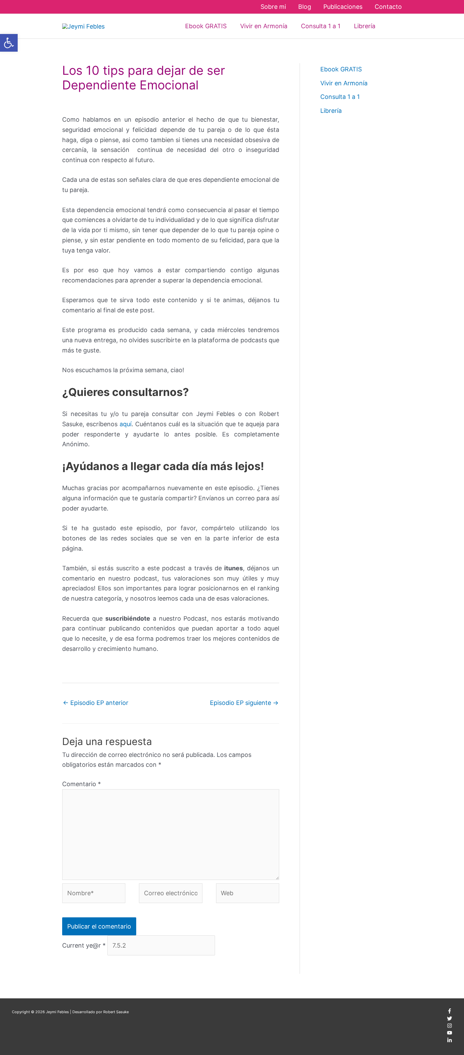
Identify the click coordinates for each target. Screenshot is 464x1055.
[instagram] (449, 1026)
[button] (392, 26)
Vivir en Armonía (344, 83)
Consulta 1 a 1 (340, 96)
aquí (125, 424)
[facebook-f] (449, 1012)
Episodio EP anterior (95, 702)
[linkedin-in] (449, 1041)
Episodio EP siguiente (244, 702)
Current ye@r (84, 945)
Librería (331, 110)
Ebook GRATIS (341, 69)
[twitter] (449, 1019)
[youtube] (449, 1034)
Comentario (81, 784)
